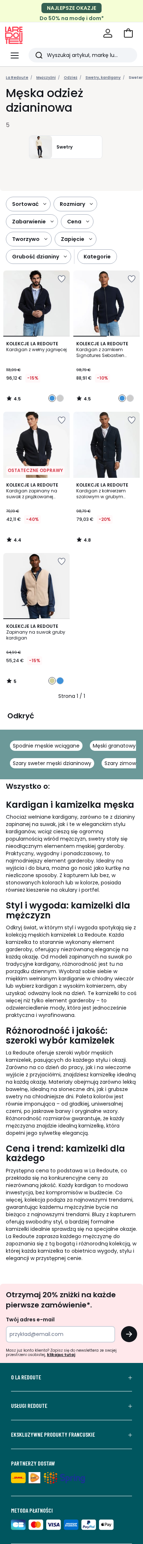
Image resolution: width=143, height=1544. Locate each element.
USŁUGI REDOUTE (29, 1405)
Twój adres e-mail (30, 1319)
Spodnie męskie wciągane (46, 745)
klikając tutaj (61, 1354)
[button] (128, 33)
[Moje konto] (108, 33)
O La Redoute (26, 1377)
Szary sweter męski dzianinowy (52, 763)
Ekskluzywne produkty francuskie (53, 1434)
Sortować (25, 204)
